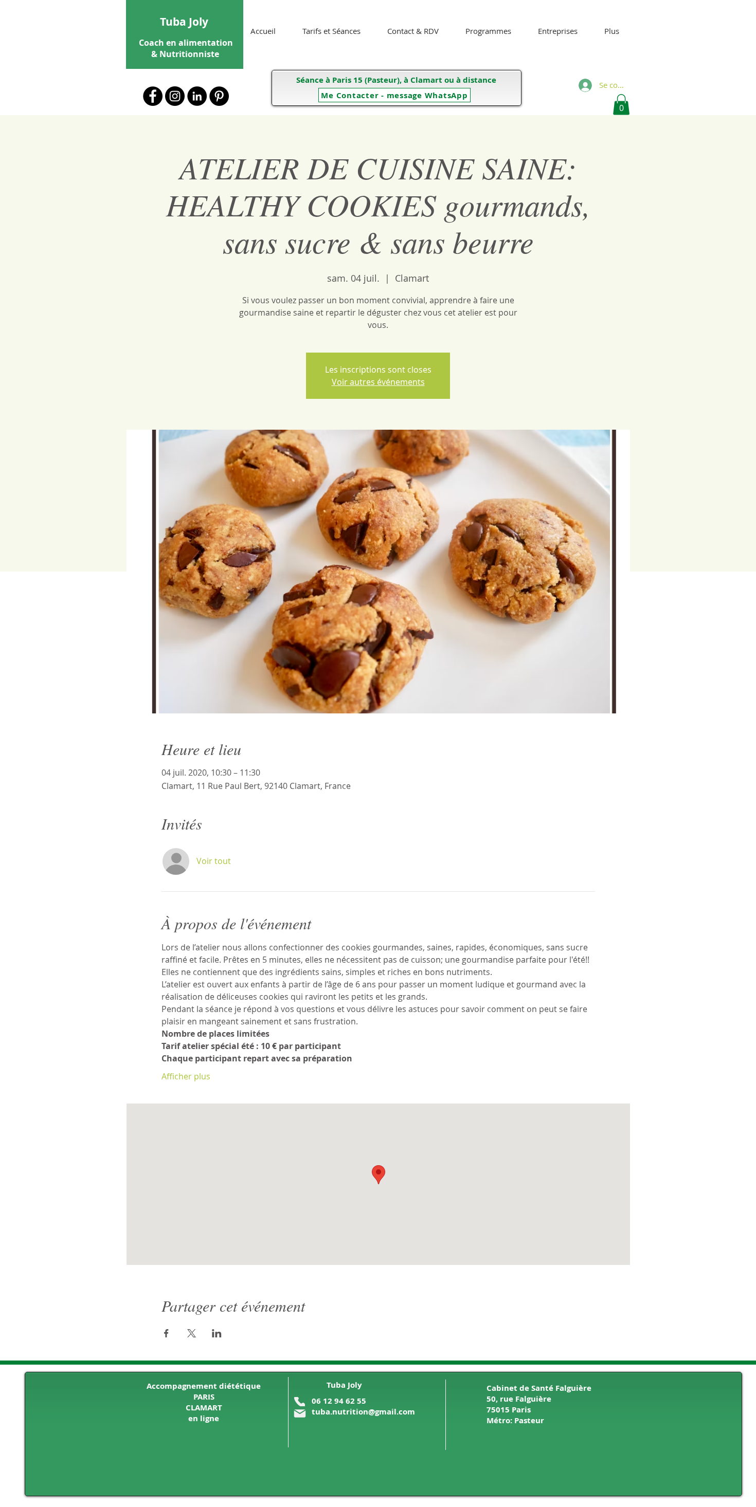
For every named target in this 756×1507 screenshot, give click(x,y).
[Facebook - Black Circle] (153, 96)
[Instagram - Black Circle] (175, 96)
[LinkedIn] (197, 96)
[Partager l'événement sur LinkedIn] (217, 1333)
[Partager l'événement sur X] (191, 1333)
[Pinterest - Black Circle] (219, 96)
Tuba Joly (184, 21)
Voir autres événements (378, 382)
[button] (621, 104)
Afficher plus (185, 1076)
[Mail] (300, 1413)
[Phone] (299, 1401)
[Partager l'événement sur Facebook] (166, 1333)
